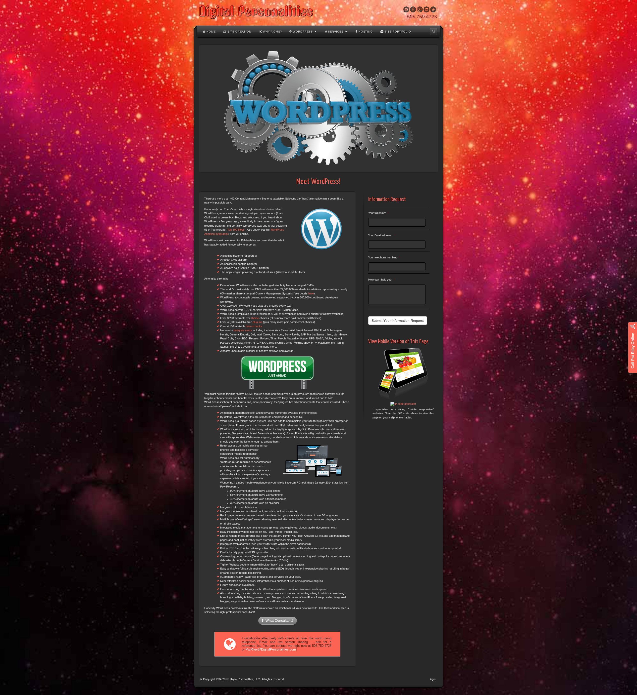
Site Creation (238, 31)
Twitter (433, 9)
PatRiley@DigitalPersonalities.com (271, 649)
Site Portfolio (397, 31)
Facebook (413, 9)
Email (406, 9)
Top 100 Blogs (236, 229)
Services (335, 31)
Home (211, 31)
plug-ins (257, 322)
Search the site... (433, 31)
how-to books (254, 326)
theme (255, 318)
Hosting (365, 31)
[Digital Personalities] (318, 12)
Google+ (420, 9)
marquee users (243, 330)
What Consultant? (279, 620)
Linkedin (427, 9)
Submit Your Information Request (398, 321)
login (432, 679)
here (311, 293)
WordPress (302, 31)
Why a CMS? (272, 31)
